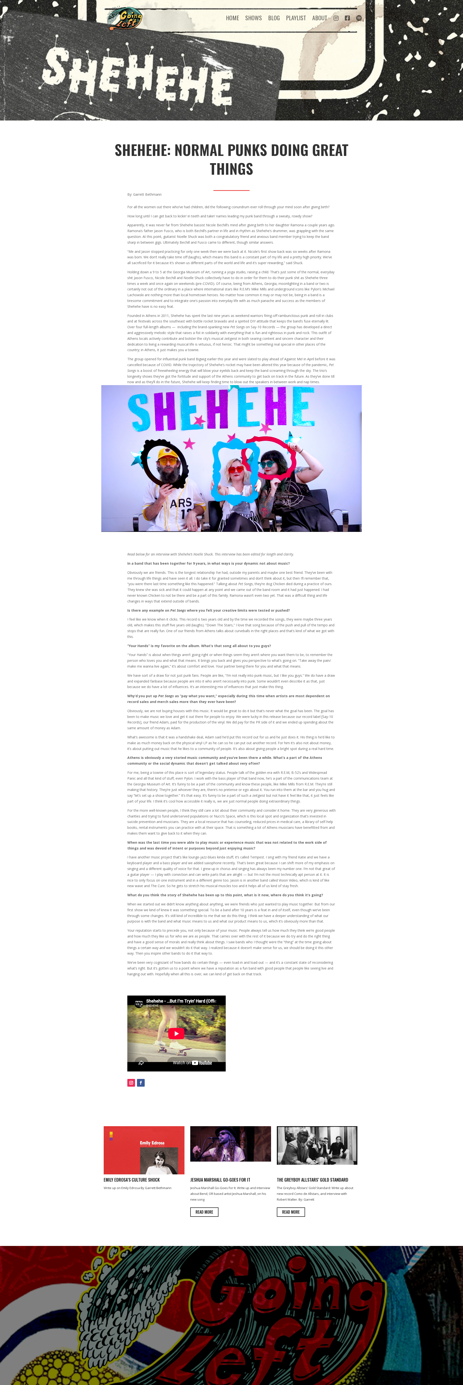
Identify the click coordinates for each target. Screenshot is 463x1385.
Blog (274, 19)
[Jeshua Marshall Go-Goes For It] (230, 1160)
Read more (204, 1212)
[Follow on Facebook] (141, 1083)
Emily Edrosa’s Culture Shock (132, 1180)
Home (232, 19)
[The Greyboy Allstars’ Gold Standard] (317, 1163)
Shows (253, 19)
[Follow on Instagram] (131, 1083)
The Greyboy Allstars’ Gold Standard (312, 1180)
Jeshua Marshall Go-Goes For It (220, 1180)
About (319, 19)
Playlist (296, 19)
